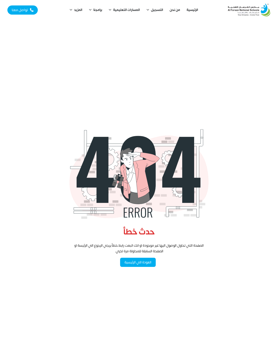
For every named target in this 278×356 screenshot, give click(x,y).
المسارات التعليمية (126, 10)
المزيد (78, 10)
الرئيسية (192, 10)
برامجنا (97, 10)
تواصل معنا (20, 10)
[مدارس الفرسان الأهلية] (249, 10)
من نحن (175, 10)
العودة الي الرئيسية (137, 262)
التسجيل (157, 10)
